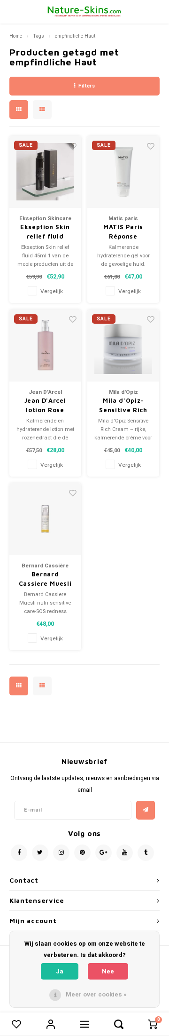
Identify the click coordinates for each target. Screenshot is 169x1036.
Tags (38, 36)
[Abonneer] (145, 810)
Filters (86, 86)
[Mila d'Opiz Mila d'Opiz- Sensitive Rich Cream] (123, 346)
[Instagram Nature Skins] (61, 853)
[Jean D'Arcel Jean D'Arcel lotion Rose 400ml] (45, 346)
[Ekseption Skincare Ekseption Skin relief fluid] (45, 172)
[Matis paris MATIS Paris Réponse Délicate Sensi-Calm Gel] (123, 172)
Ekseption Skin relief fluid (45, 231)
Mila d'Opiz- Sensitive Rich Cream (123, 405)
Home (15, 36)
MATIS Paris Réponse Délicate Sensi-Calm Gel (123, 232)
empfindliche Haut (75, 36)
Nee (108, 971)
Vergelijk (51, 291)
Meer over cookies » (96, 994)
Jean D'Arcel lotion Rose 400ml (45, 405)
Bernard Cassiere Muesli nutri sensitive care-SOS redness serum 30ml (45, 579)
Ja (59, 971)
